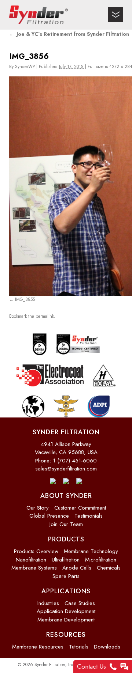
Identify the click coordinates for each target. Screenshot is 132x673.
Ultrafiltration (66, 557)
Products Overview (36, 549)
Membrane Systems (34, 565)
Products (66, 536)
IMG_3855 (25, 299)
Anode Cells (76, 565)
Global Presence (49, 513)
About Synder (66, 493)
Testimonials (88, 513)
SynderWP (25, 66)
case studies (80, 600)
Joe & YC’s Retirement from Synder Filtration (69, 34)
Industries (48, 600)
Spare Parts (66, 573)
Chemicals (109, 565)
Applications (66, 588)
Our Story (37, 505)
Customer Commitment (80, 505)
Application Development (66, 609)
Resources (66, 632)
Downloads (107, 644)
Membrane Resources (37, 644)
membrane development (66, 617)
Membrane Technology (91, 549)
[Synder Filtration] (38, 14)
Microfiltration (100, 557)
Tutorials (78, 644)
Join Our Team (66, 522)
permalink (45, 314)
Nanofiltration (31, 557)
